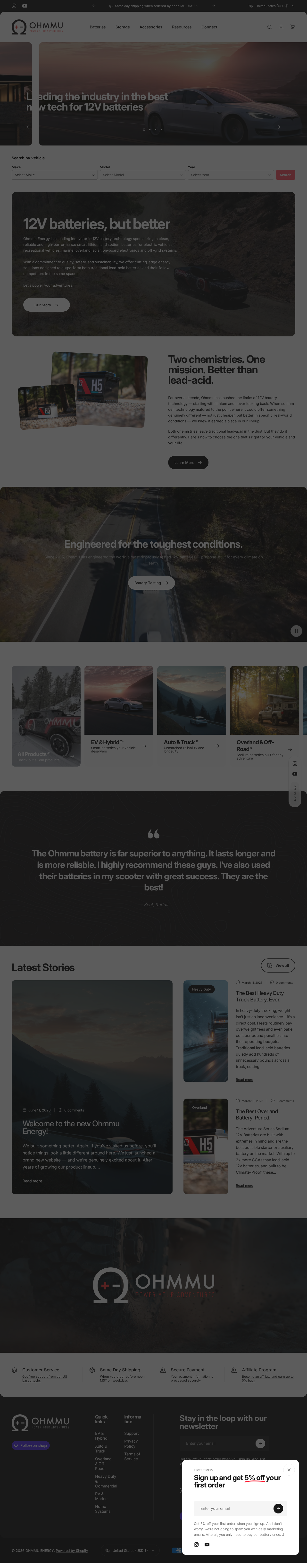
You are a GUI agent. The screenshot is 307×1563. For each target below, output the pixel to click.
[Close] (289, 1470)
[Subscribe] (278, 1508)
